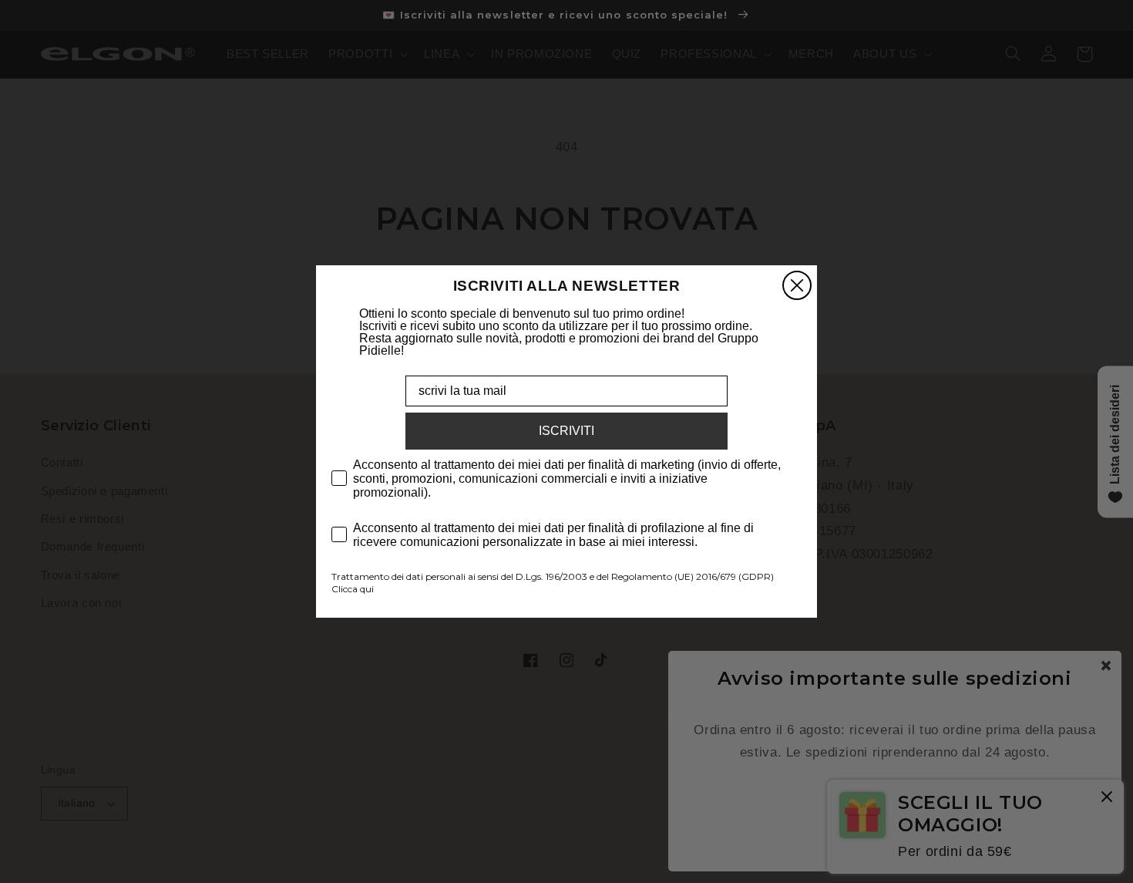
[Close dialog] (797, 285)
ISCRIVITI (566, 430)
